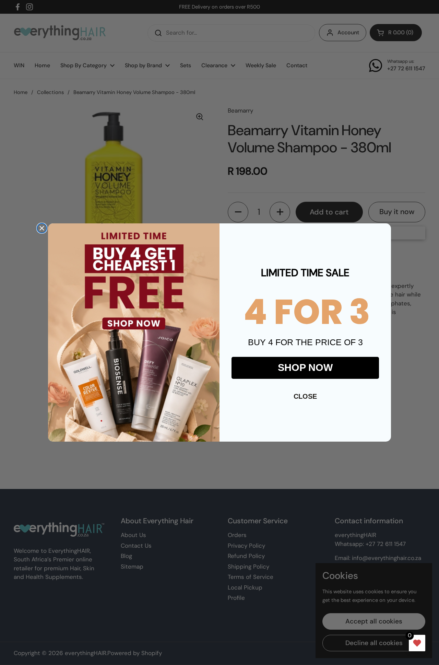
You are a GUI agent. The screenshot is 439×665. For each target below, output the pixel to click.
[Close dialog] (42, 228)
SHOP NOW (305, 367)
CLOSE (305, 396)
